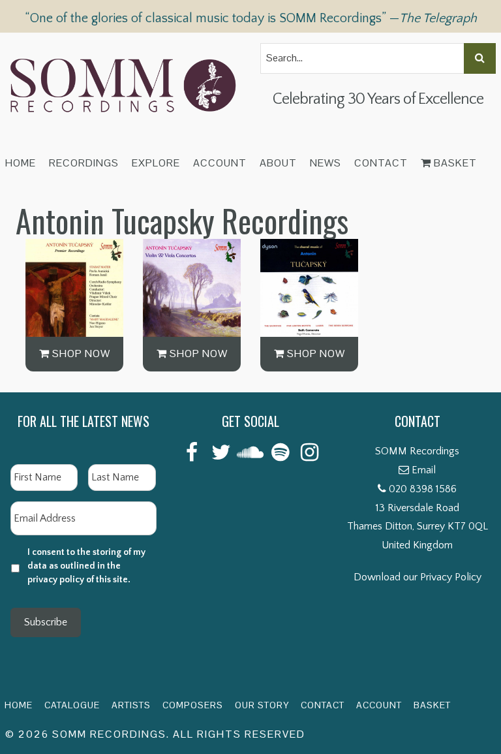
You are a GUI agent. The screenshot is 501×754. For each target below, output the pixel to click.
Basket (454, 163)
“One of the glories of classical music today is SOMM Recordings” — (251, 18)
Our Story (262, 705)
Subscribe (45, 622)
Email (424, 470)
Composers (192, 705)
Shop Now (80, 353)
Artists (131, 705)
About (278, 163)
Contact (381, 163)
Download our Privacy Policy (417, 577)
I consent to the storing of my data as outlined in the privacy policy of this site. (86, 566)
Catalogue (72, 705)
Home (20, 163)
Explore (156, 163)
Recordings (84, 163)
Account (220, 163)
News (325, 163)
